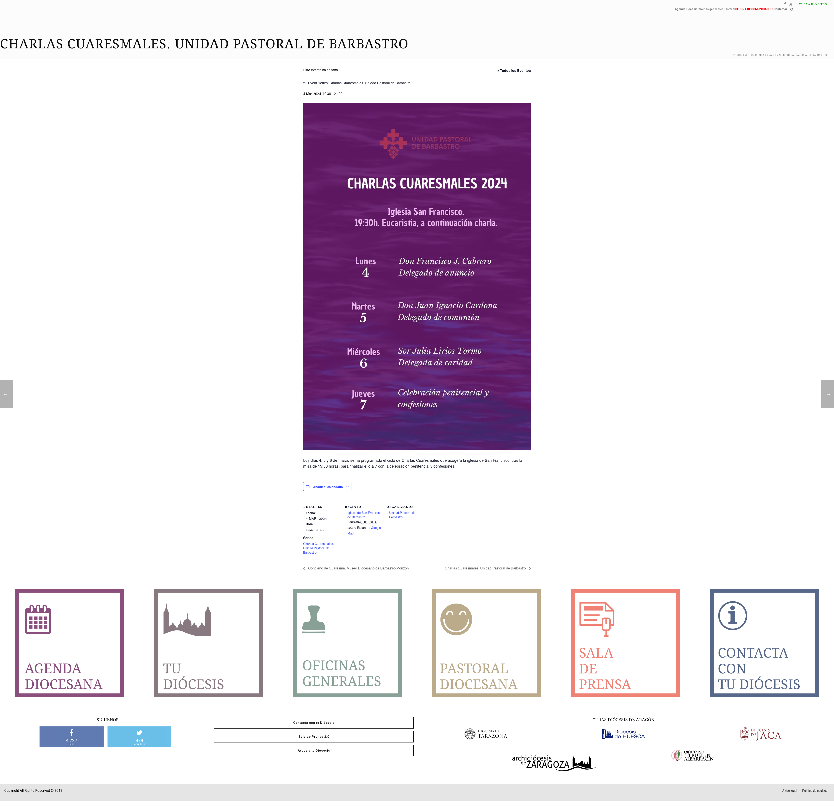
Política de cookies (814, 791)
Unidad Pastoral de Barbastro (402, 514)
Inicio (737, 55)
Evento (748, 55)
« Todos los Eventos (514, 70)
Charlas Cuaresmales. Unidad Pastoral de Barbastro (318, 547)
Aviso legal (789, 791)
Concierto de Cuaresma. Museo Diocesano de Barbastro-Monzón (358, 568)
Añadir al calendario (328, 487)
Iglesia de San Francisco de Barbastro (364, 514)
